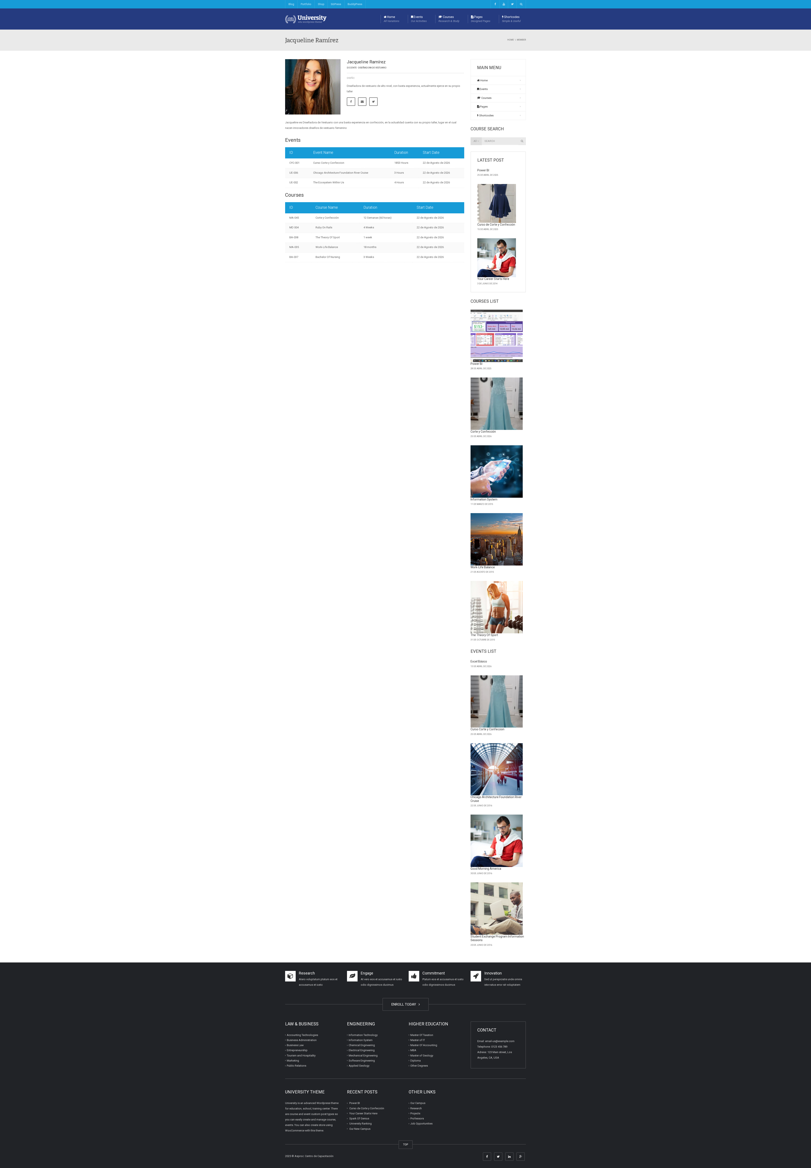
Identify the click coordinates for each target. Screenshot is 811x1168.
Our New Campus (359, 1128)
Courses (448, 19)
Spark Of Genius (359, 1118)
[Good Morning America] (497, 841)
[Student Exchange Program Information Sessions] (497, 908)
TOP (405, 1144)
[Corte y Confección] (497, 404)
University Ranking (360, 1123)
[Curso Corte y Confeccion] (497, 701)
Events (419, 19)
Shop (321, 4)
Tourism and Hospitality (301, 1055)
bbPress (336, 4)
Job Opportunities (421, 1123)
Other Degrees (419, 1065)
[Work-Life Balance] (497, 539)
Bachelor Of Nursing (328, 257)
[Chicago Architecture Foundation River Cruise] (497, 769)
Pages (480, 19)
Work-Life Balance (327, 247)
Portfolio (306, 4)
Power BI (483, 170)
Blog (291, 4)
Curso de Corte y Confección (496, 224)
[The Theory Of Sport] (497, 607)
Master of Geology (421, 1055)
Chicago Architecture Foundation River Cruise (340, 172)
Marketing (293, 1060)
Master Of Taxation (421, 1034)
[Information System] (497, 471)
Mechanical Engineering (363, 1055)
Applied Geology (359, 1065)
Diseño (351, 78)
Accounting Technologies (302, 1034)
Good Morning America (486, 868)
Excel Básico (479, 661)
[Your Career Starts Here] (496, 257)
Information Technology (363, 1034)
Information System (484, 499)
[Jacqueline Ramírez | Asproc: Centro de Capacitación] (306, 18)
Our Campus (417, 1103)
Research (416, 1108)
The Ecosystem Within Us (328, 182)
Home (391, 19)
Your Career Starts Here (493, 279)
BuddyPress (355, 4)
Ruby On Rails (324, 227)
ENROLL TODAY (404, 1004)
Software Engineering (362, 1060)
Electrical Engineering (362, 1050)
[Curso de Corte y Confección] (496, 203)
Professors (417, 1118)
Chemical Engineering (362, 1045)
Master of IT (417, 1040)
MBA (413, 1050)
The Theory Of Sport (328, 237)
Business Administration (302, 1040)
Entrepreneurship (297, 1050)
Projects (415, 1113)
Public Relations (296, 1065)
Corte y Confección (327, 217)
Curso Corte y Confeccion (328, 162)
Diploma (415, 1060)
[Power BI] (497, 336)
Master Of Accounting (423, 1045)
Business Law (295, 1045)
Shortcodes (511, 19)
